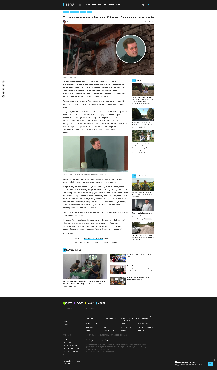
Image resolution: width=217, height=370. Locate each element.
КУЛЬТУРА (66, 12)
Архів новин (67, 342)
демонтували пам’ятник (93, 238)
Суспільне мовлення (70, 345)
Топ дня (141, 331)
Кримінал (124, 313)
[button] (3, 81)
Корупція (107, 313)
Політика (89, 328)
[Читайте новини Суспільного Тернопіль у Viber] (102, 340)
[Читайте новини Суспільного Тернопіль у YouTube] (97, 340)
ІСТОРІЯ (89, 12)
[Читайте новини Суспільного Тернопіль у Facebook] (88, 340)
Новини (65, 313)
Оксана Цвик (70, 22)
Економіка (90, 316)
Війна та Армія (109, 331)
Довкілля (89, 319)
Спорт (118, 5)
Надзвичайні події (145, 316)
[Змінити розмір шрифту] (152, 22)
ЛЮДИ (65, 322)
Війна (94, 5)
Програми (66, 357)
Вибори (123, 316)
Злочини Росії (126, 328)
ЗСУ (64, 319)
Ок (210, 363)
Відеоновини (125, 331)
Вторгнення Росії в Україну (72, 316)
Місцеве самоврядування (110, 324)
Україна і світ (102, 5)
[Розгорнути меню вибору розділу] (80, 5)
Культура (111, 5)
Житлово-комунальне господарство (129, 319)
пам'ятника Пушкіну (90, 242)
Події (88, 313)
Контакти (66, 339)
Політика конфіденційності (73, 351)
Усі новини (86, 5)
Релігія (106, 328)
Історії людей (143, 323)
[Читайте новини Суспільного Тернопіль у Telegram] (107, 340)
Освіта (106, 316)
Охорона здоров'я (110, 319)
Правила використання (71, 348)
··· (137, 5)
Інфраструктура (143, 319)
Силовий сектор (127, 323)
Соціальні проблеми (145, 328)
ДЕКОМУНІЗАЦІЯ (74, 12)
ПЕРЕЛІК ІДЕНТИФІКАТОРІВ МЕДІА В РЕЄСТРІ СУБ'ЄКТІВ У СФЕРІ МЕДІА (72, 361)
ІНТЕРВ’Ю (83, 12)
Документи (67, 354)
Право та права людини (91, 324)
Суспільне (109, 349)
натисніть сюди (110, 351)
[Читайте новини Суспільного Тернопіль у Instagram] (92, 340)
